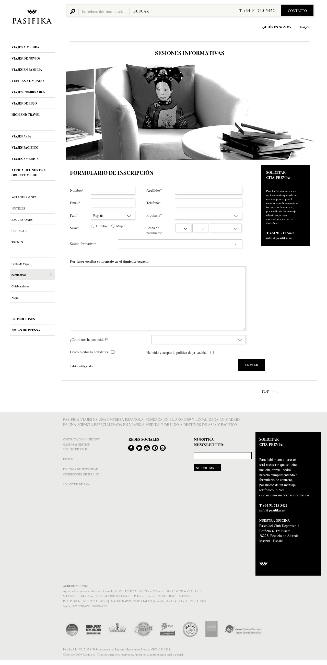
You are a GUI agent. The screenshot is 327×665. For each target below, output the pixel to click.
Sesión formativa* (83, 243)
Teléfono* (153, 202)
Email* (75, 202)
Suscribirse (207, 468)
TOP (265, 391)
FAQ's (305, 27)
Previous (71, 112)
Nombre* (76, 190)
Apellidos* (154, 190)
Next (307, 112)
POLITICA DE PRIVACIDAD (80, 469)
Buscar (141, 11)
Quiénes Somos (276, 27)
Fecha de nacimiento (154, 230)
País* (74, 215)
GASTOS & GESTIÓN (76, 444)
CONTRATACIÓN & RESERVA (82, 439)
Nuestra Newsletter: (209, 442)
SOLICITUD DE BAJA (76, 484)
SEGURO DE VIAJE (75, 449)
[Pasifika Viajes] (31, 17)
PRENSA (68, 459)
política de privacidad (191, 352)
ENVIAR (251, 365)
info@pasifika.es (278, 238)
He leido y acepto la (176, 352)
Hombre (102, 226)
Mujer (120, 226)
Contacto (297, 10)
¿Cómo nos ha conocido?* (89, 339)
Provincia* (154, 215)
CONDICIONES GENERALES (81, 474)
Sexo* (74, 227)
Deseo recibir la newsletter (89, 351)
